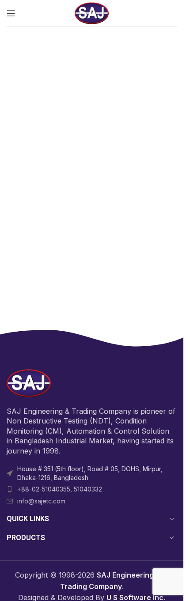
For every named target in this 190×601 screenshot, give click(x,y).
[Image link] (29, 382)
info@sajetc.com (41, 501)
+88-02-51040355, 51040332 (59, 489)
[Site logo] (92, 12)
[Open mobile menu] (11, 13)
